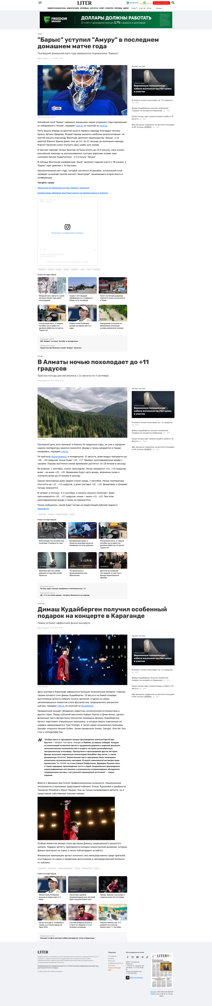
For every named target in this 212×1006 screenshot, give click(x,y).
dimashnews (87, 706)
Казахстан (42, 269)
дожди (72, 514)
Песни (77, 868)
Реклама (111, 958)
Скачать (153, 992)
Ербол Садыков (43, 58)
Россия (50, 269)
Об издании (112, 956)
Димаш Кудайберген (65, 868)
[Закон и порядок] (133, 3)
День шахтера (87, 868)
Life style (94, 8)
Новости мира (73, 8)
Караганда (52, 868)
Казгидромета (58, 456)
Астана (58, 269)
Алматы (51, 514)
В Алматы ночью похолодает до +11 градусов (152, 100)
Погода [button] (159, 8)
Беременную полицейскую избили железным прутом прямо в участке (152, 88)
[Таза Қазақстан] (146, 3)
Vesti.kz (103, 125)
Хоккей (66, 269)
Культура (109, 8)
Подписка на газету (161, 3)
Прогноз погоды (61, 514)
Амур (82, 269)
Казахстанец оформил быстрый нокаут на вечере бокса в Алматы (73, 193)
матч (89, 269)
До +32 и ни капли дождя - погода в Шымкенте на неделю (64, 595)
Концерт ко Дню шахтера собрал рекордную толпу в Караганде (67, 938)
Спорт (101, 8)
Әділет (126, 8)
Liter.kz (79, 125)
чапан (97, 868)
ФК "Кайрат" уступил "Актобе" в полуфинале (59, 341)
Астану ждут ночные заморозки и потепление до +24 (63, 588)
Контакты (111, 965)
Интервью (84, 8)
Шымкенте (43, 508)
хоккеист (96, 269)
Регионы (118, 8)
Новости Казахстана (57, 8)
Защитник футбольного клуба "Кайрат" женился (63, 188)
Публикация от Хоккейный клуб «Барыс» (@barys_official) (67, 262)
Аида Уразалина (44, 380)
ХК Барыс (75, 269)
